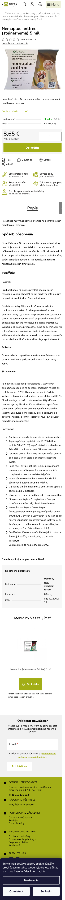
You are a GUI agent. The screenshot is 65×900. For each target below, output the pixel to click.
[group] (31, 664)
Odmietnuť (16, 891)
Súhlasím (46, 891)
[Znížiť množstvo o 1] (41, 136)
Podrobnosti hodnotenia (15, 43)
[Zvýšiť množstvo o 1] (58, 136)
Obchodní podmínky (19, 836)
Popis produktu (10, 111)
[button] (31, 686)
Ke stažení (14, 845)
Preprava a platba (18, 842)
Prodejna (13, 820)
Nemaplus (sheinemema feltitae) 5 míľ (30, 669)
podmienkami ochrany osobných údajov (37, 755)
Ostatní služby (16, 823)
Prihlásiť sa (19, 766)
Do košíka (32, 148)
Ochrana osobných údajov (23, 839)
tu (44, 871)
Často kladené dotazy (20, 817)
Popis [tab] (32, 208)
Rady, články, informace (21, 804)
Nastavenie (31, 880)
